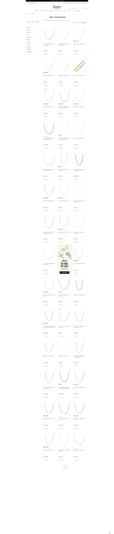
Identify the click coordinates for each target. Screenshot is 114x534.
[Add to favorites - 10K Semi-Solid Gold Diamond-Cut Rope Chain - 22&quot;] (85, 309)
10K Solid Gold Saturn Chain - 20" (63, 356)
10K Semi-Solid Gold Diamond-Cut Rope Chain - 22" (79, 327)
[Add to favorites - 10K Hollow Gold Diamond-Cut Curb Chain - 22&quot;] (70, 152)
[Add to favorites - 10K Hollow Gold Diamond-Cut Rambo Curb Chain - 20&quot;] (70, 89)
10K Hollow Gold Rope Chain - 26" (49, 450)
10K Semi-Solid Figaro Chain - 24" (48, 356)
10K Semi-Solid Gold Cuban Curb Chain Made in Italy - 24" (80, 170)
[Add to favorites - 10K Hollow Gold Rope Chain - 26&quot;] (55, 432)
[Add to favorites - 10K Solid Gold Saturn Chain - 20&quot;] (70, 340)
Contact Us (35, 2)
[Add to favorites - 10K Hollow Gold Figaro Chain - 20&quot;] (85, 246)
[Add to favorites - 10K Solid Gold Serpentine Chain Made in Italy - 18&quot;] (85, 183)
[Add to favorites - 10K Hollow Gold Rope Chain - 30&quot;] (85, 370)
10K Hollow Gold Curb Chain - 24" (79, 76)
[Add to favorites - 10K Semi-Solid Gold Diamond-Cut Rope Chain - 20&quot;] (55, 370)
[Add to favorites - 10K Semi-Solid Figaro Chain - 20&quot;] (85, 121)
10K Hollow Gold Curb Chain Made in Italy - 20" (63, 295)
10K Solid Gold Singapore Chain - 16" (64, 76)
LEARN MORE (59, 244)
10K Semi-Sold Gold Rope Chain (79, 294)
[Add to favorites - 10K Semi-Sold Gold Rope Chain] (85, 277)
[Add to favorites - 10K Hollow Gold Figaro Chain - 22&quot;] (85, 26)
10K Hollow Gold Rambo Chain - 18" (80, 107)
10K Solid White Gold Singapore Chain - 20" (64, 450)
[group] (57, 1)
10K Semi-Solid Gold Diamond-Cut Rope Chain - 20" (49, 388)
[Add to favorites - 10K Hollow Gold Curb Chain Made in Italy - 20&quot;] (70, 277)
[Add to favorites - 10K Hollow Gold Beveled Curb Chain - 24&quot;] (85, 401)
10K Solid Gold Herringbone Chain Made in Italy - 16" (63, 139)
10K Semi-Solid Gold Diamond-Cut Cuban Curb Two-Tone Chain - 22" (49, 327)
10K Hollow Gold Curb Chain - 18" (79, 450)
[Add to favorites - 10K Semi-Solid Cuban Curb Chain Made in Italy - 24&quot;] (55, 121)
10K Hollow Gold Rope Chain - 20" (49, 107)
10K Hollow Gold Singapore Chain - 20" (79, 233)
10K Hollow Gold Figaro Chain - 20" (79, 264)
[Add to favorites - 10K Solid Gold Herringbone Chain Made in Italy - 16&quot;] (70, 121)
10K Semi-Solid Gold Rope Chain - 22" (64, 233)
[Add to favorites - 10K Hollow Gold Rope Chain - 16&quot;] (55, 58)
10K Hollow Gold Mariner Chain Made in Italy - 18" (49, 44)
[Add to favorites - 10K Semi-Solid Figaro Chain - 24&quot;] (55, 340)
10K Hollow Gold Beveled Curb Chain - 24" (79, 419)
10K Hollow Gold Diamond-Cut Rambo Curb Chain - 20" (64, 107)
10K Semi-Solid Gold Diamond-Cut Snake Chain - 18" (79, 356)
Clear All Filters (37, 21)
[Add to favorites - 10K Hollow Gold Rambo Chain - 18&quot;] (85, 89)
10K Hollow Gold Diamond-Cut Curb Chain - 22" (64, 170)
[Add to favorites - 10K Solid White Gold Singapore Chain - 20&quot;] (70, 432)
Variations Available (45, 136)
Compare (46, 53)
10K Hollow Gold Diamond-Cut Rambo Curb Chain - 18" (49, 233)
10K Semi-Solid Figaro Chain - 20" (79, 139)
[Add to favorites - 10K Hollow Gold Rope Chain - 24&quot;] (55, 401)
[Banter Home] (57, 7)
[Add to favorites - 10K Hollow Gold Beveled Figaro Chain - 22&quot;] (55, 277)
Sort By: (79, 22)
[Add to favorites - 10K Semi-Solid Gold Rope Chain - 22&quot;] (70, 215)
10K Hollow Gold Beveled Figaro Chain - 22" (49, 295)
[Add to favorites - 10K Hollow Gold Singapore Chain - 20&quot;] (85, 215)
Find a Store (29, 2)
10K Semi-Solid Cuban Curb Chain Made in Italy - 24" (48, 139)
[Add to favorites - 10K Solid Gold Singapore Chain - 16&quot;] (70, 58)
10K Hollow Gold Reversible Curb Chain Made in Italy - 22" (64, 388)
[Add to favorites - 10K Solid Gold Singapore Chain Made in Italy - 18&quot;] (70, 26)
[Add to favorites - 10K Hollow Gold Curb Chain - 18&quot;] (85, 432)
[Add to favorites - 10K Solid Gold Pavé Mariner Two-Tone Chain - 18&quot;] (55, 152)
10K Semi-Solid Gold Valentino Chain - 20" (64, 327)
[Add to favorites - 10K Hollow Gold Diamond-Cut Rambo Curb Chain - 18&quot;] (55, 215)
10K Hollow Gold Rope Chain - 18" (64, 201)
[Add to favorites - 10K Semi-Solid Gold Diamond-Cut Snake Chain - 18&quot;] (85, 340)
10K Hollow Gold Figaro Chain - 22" (79, 44)
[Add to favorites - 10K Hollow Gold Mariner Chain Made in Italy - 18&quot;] (55, 26)
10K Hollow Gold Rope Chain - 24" (49, 419)
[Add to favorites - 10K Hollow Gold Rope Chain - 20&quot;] (55, 89)
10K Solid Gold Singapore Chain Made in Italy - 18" (64, 44)
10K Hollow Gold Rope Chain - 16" (49, 76)
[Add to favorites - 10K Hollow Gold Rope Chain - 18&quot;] (70, 183)
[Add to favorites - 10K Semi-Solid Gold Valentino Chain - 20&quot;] (70, 309)
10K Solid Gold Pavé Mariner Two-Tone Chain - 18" (48, 170)
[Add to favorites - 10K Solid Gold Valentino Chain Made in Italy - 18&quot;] (55, 246)
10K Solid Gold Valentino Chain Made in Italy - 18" (49, 264)
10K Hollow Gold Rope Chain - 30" (79, 388)
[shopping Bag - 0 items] (86, 8)
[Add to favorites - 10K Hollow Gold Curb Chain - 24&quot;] (85, 58)
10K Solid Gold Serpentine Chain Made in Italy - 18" (80, 201)
